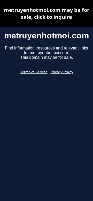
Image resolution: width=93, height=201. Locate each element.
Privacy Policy (62, 72)
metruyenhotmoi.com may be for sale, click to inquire (46, 13)
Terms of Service (34, 72)
